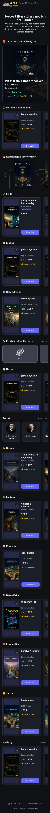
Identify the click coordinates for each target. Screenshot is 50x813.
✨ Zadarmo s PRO (28, 129)
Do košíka (30, 146)
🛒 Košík (14, 5)
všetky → (44, 341)
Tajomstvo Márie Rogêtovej (29, 456)
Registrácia (33, 3)
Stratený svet (28, 298)
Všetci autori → (42, 418)
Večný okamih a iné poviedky (29, 202)
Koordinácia (27, 552)
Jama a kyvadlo (29, 114)
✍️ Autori (12, 803)
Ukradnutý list (28, 601)
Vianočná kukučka (26, 505)
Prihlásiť (22, 3)
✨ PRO (13, 3)
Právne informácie (34, 803)
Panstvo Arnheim (30, 651)
